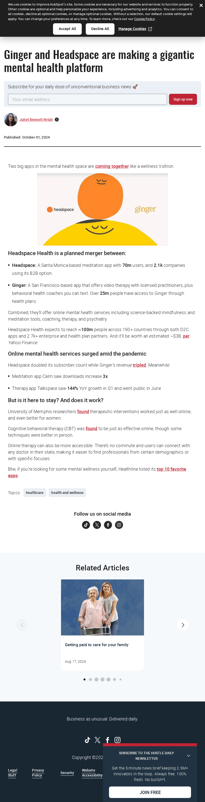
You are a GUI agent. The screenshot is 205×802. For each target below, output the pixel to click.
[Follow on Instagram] (119, 525)
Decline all (100, 29)
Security (67, 772)
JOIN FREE (150, 792)
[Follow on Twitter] (97, 525)
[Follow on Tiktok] (86, 525)
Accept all (67, 29)
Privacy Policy (38, 772)
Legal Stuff (12, 772)
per (186, 336)
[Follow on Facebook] (108, 525)
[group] (102, 624)
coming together (112, 166)
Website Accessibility (92, 772)
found (83, 411)
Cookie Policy (144, 19)
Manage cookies (132, 29)
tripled (139, 365)
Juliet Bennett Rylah (36, 119)
